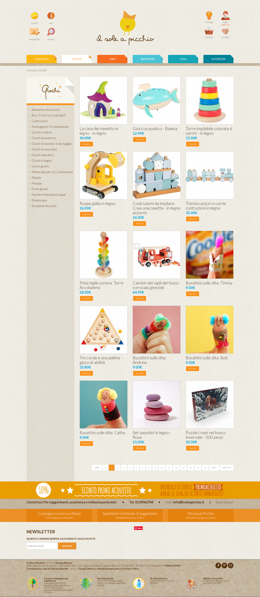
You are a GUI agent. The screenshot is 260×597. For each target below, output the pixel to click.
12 (176, 468)
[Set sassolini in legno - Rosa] (157, 405)
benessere (148, 59)
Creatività (42, 59)
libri (112, 59)
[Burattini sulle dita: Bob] (210, 330)
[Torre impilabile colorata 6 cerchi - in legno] (210, 100)
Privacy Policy (131, 568)
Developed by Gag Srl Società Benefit (47, 568)
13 (183, 468)
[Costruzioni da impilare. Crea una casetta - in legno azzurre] (157, 175)
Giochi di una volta (44, 149)
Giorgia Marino (86, 568)
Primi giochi (40, 189)
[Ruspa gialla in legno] (104, 175)
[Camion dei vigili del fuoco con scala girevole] (157, 255)
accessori (218, 59)
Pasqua (37, 183)
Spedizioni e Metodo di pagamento (130, 513)
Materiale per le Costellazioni (52, 172)
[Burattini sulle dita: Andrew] (157, 330)
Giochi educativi (43, 155)
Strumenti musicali (44, 206)
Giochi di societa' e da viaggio (52, 143)
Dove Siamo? (224, 502)
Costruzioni (40, 121)
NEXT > (214, 468)
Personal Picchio (200, 513)
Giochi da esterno (44, 138)
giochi (77, 59)
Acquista (86, 144)
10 (162, 468)
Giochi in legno (42, 160)
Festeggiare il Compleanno (50, 126)
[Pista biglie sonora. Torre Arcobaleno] (104, 255)
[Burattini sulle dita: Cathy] (104, 405)
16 (205, 468)
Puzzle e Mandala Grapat (49, 194)
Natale (36, 177)
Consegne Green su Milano (59, 513)
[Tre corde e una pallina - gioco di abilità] (104, 330)
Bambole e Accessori (46, 110)
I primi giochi (40, 166)
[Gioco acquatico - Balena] (157, 100)
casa (183, 59)
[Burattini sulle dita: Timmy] (210, 255)
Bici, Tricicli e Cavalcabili (49, 115)
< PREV (97, 468)
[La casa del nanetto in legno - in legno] (104, 100)
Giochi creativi (42, 132)
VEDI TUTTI (226, 468)
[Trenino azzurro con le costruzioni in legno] (210, 175)
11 (169, 468)
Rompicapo (39, 200)
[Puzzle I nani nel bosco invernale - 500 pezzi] (210, 405)
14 (191, 468)
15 (198, 468)
